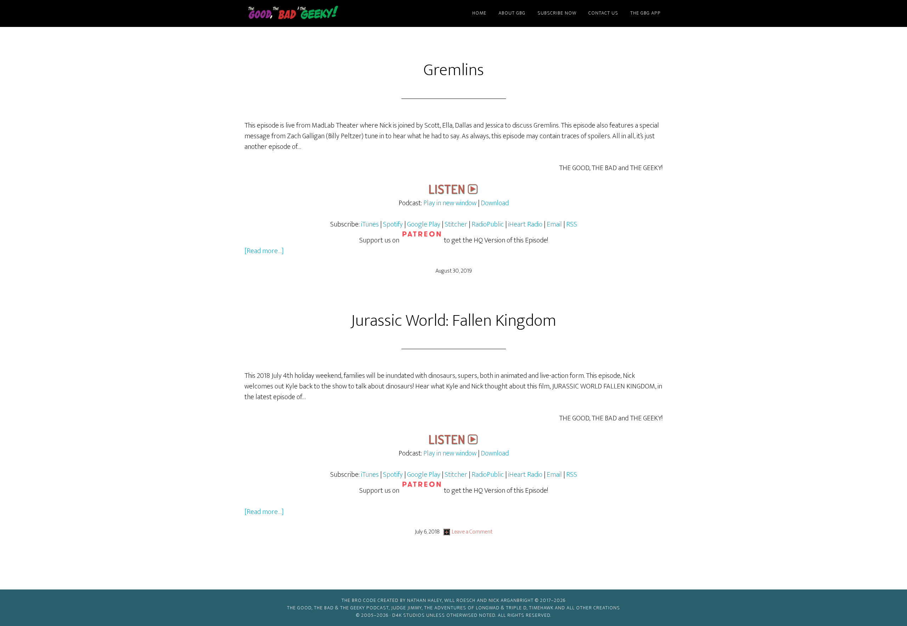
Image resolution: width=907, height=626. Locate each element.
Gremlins (453, 70)
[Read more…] (264, 251)
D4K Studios (408, 615)
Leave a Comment (472, 532)
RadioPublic (488, 224)
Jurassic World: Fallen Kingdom (453, 321)
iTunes (370, 224)
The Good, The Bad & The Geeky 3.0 (304, 13)
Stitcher (456, 224)
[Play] (453, 192)
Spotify (393, 224)
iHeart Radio (525, 224)
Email (555, 224)
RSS (571, 224)
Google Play (423, 224)
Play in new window (450, 203)
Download (495, 203)
